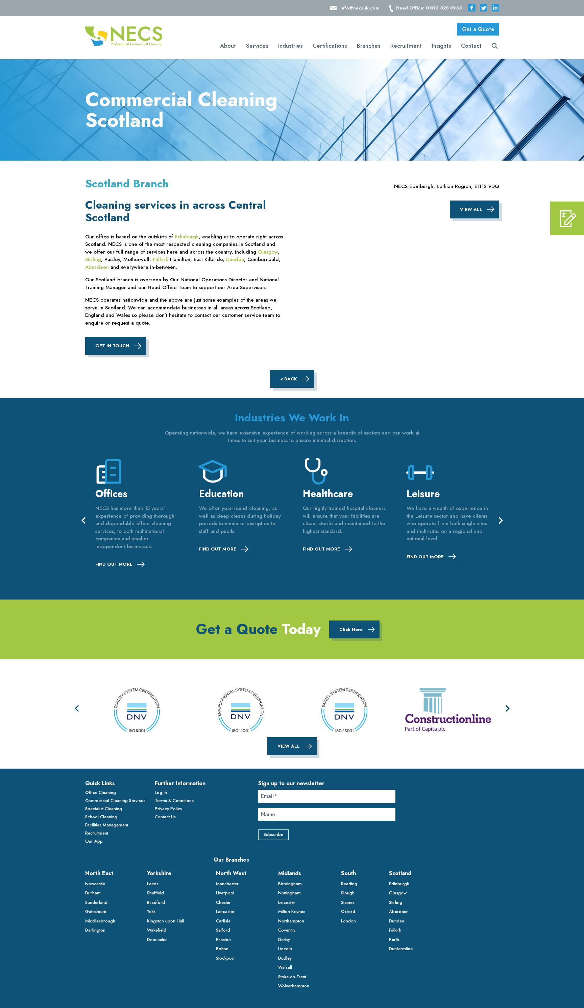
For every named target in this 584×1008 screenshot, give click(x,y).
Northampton (291, 921)
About (228, 46)
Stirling (93, 259)
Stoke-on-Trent (292, 977)
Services (257, 46)
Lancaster (225, 911)
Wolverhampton (293, 986)
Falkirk (160, 259)
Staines (348, 902)
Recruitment (406, 46)
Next (501, 520)
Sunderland (96, 902)
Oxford (348, 911)
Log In (161, 792)
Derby (284, 939)
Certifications (330, 46)
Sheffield (155, 893)
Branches (368, 46)
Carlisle (223, 921)
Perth (394, 939)
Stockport (225, 958)
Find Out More (113, 564)
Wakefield (156, 930)
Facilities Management (106, 825)
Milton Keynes (291, 911)
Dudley (285, 958)
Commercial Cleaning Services (115, 800)
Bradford (156, 902)
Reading (349, 884)
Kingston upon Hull (165, 921)
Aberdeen (97, 267)
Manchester (227, 884)
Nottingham (289, 893)
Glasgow (268, 252)
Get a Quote (478, 29)
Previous (83, 520)
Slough (348, 893)
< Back (288, 379)
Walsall (285, 967)
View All (471, 209)
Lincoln (285, 948)
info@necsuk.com (360, 8)
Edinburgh (187, 236)
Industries (290, 46)
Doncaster (157, 939)
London (348, 921)
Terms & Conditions (174, 800)
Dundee (235, 259)
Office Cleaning (100, 792)
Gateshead (95, 911)
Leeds (153, 884)
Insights (441, 46)
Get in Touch (112, 346)
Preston (223, 939)
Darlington (95, 930)
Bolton (222, 948)
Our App (94, 841)
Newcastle (95, 884)
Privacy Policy (168, 808)
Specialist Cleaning (103, 808)
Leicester (286, 902)
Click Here (351, 629)
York (151, 911)
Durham (93, 893)
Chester (223, 902)
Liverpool (225, 893)
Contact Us (165, 817)
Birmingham (290, 884)
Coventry (286, 930)
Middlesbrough (100, 921)
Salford (223, 930)
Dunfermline (401, 948)
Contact (471, 46)
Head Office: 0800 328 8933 (429, 8)
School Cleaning (101, 817)
